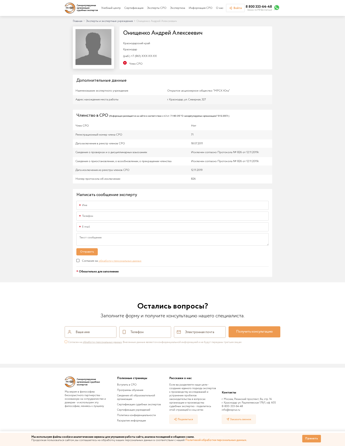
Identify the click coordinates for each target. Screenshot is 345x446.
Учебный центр (111, 8)
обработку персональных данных (119, 261)
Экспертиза (177, 8)
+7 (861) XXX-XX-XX (140, 56)
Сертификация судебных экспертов (139, 405)
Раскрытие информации (131, 421)
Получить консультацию (254, 331)
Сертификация (133, 8)
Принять (311, 438)
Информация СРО (200, 8)
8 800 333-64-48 (259, 6)
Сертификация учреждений (133, 410)
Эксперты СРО (156, 8)
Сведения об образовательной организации (136, 397)
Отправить (87, 252)
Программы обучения (130, 390)
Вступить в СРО (127, 385)
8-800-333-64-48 (232, 406)
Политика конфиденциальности (136, 415)
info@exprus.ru (231, 410)
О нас (219, 8)
